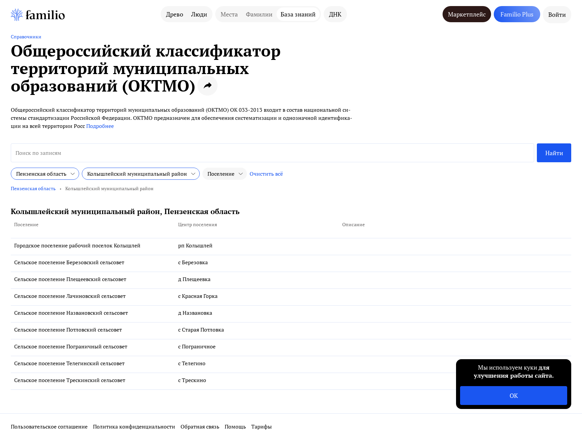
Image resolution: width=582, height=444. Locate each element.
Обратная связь (200, 426)
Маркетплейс (467, 14)
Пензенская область (33, 188)
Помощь (235, 426)
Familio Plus (517, 14)
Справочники (26, 36)
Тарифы (261, 426)
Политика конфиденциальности (134, 426)
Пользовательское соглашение (49, 426)
